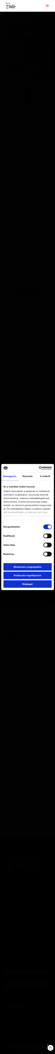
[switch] (47, 535)
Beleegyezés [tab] (9, 476)
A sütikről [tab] (45, 476)
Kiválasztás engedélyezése (27, 575)
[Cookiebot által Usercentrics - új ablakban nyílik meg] (39, 468)
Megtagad (27, 584)
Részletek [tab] (27, 476)
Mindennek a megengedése (28, 567)
